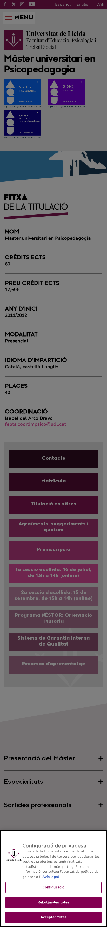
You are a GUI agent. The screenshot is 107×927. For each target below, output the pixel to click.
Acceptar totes (54, 917)
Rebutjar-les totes (53, 902)
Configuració (54, 887)
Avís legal (50, 877)
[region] (53, 878)
